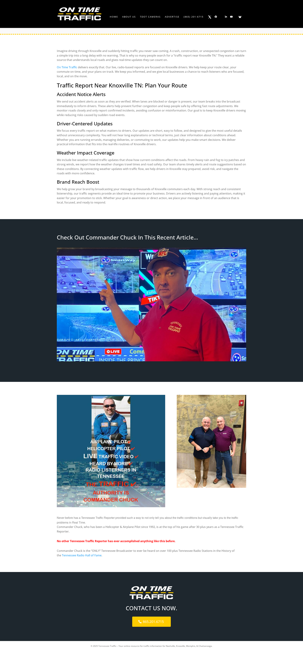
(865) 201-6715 (193, 16)
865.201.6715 (153, 621)
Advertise (172, 16)
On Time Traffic (67, 67)
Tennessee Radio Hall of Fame (82, 555)
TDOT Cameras (150, 16)
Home (114, 16)
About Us (129, 16)
